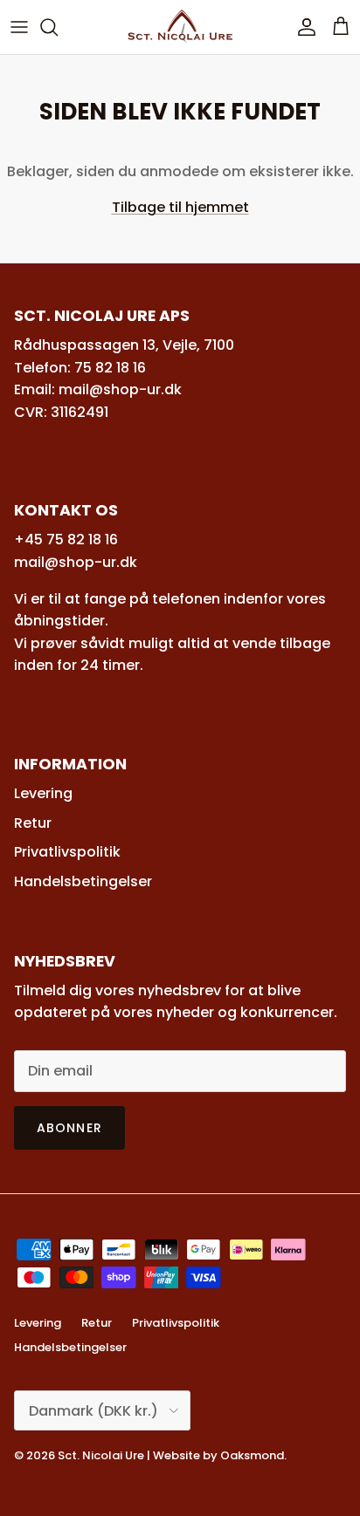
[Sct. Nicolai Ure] (180, 27)
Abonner (69, 1128)
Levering (43, 793)
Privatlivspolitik (67, 852)
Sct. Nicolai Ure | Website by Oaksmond (171, 1455)
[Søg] (57, 27)
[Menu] (19, 27)
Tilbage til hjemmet (180, 207)
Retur (33, 823)
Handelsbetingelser (83, 881)
